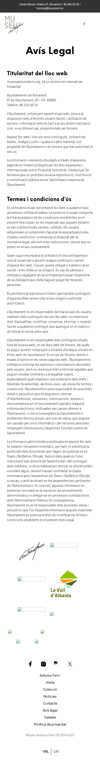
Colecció (50, 689)
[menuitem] (56, 751)
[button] (81, 23)
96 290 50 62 (71, 4)
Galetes (50, 717)
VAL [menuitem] (46, 752)
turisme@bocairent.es (50, 8)
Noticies (50, 696)
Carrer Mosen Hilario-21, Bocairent (40, 4)
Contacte (50, 703)
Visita (50, 682)
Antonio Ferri (50, 675)
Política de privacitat (50, 724)
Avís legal (50, 710)
